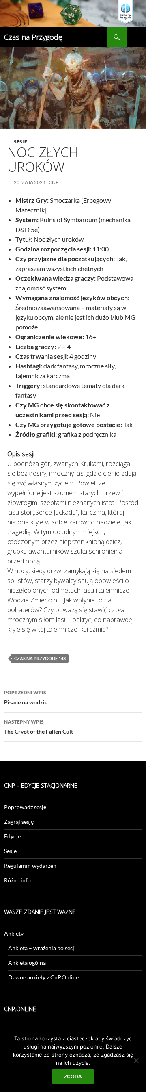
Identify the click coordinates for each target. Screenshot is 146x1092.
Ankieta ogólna (27, 962)
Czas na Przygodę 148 (40, 658)
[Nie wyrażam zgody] (136, 1060)
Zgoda (73, 1076)
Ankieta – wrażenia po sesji (42, 948)
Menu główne (136, 37)
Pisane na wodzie (25, 697)
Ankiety (14, 933)
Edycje (12, 836)
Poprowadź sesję (25, 807)
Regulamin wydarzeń (30, 865)
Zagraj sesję (19, 821)
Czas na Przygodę (33, 37)
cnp (53, 182)
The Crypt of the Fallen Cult (38, 727)
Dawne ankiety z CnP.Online (43, 977)
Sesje (20, 142)
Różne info (17, 880)
